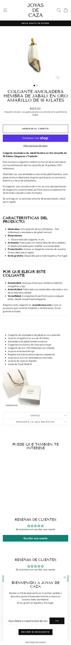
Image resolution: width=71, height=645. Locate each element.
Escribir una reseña (36, 538)
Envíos (35, 415)
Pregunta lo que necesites (35, 422)
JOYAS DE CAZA (35, 10)
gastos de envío (32, 112)
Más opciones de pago (35, 145)
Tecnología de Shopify (35, 642)
